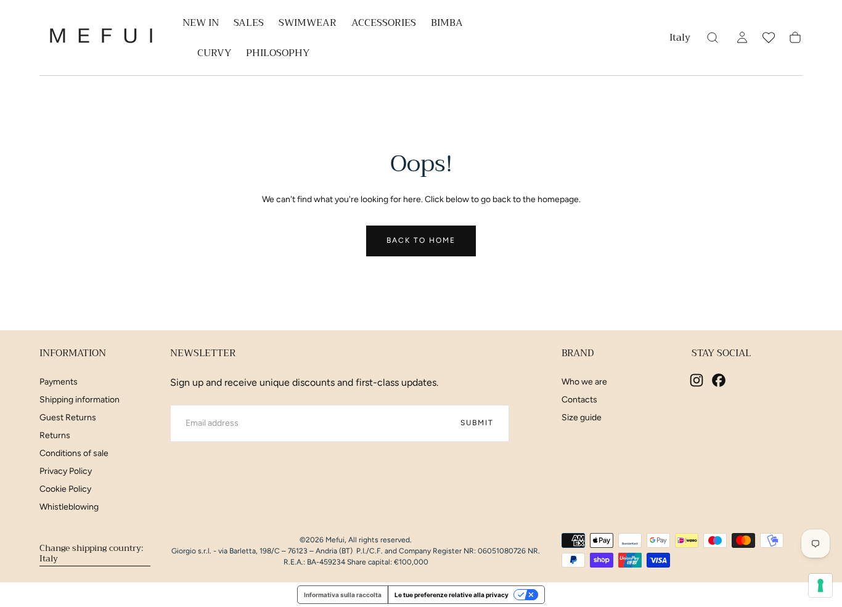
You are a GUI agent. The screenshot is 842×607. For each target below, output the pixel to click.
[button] (679, 39)
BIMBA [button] (447, 24)
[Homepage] (101, 37)
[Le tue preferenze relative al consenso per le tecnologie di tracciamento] (820, 585)
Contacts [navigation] (579, 399)
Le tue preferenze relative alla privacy (451, 594)
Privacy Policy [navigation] (65, 471)
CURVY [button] (214, 54)
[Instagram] (696, 380)
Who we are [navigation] (584, 382)
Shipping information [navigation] (79, 399)
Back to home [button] (421, 240)
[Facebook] (719, 380)
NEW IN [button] (200, 24)
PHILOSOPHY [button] (277, 54)
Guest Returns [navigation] (67, 417)
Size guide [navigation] (582, 417)
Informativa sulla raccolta (343, 594)
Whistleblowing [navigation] (69, 507)
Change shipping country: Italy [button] (91, 553)
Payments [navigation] (58, 382)
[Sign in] (742, 37)
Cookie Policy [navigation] (65, 489)
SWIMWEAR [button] (308, 24)
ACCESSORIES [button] (383, 24)
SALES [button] (249, 24)
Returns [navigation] (54, 435)
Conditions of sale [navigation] (73, 453)
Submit (477, 422)
